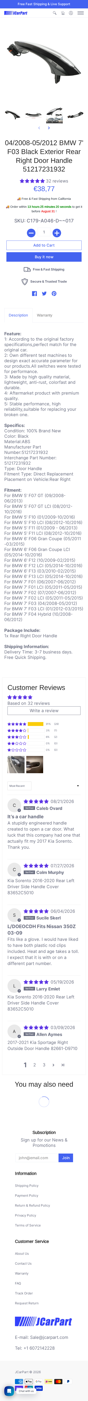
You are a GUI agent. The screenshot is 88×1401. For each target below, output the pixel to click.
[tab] (18, 315)
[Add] (57, 233)
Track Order (24, 1293)
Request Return (27, 1303)
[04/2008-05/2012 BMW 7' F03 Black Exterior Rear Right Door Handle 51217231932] (12, 115)
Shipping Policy (26, 1186)
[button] (55, 13)
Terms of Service (28, 1225)
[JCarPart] (16, 13)
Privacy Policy (25, 1215)
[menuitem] (55, 13)
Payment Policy (26, 1195)
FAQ (18, 1283)
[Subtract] (31, 233)
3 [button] (44, 1064)
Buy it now (44, 257)
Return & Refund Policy (32, 1205)
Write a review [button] (44, 710)
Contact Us (23, 1263)
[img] (37, 801)
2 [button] (34, 1064)
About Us (22, 1253)
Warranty (21, 1273)
